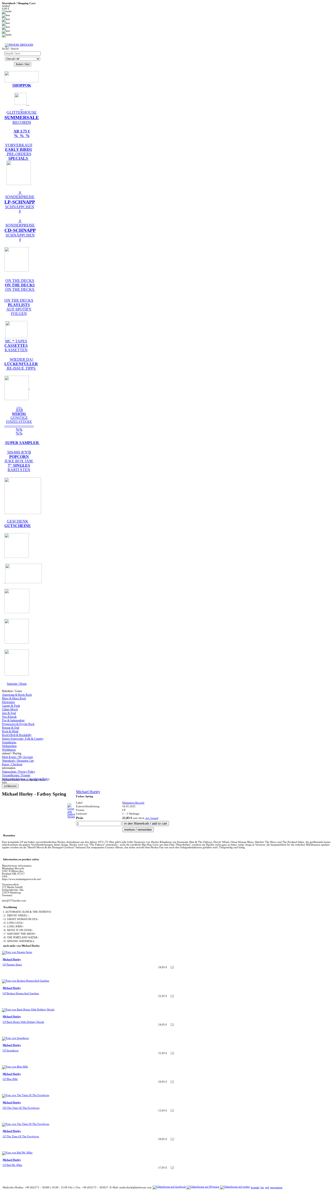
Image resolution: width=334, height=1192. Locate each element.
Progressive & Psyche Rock (18, 724)
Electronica (8, 702)
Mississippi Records (133, 802)
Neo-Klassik (9, 716)
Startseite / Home (17, 683)
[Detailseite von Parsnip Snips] (17, 952)
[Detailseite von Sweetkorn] (15, 1038)
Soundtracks (9, 742)
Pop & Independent (13, 720)
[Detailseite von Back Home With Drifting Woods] (28, 1009)
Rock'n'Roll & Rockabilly (17, 735)
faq (262, 1187)
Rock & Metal (10, 731)
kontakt (255, 1187)
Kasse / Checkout (12, 764)
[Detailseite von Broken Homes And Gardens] (25, 980)
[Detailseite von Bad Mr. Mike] (17, 1152)
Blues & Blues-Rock (14, 698)
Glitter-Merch (10, 709)
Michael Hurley (88, 792)
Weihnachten (9, 746)
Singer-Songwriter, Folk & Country (23, 738)
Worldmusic (9, 749)
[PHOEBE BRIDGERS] (19, 44)
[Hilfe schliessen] (10, 786)
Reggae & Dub (10, 727)
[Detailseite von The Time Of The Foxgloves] (25, 1095)
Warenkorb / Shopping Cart (18, 760)
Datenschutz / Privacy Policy (18, 771)
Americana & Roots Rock (17, 694)
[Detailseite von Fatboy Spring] (71, 816)
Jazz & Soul (9, 713)
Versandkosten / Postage (16, 775)
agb (267, 1187)
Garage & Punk (11, 705)
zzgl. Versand (151, 818)
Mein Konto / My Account (17, 757)
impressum (276, 1187)
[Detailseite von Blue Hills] (15, 1066)
